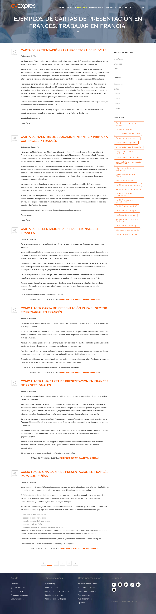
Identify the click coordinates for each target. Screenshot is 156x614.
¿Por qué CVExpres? (19, 591)
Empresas (118, 64)
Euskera (117, 108)
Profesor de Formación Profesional (127, 220)
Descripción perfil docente (128, 147)
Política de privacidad (86, 588)
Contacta (14, 584)
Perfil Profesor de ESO (126, 206)
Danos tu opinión (51, 588)
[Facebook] (114, 590)
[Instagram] (120, 585)
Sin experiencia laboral (127, 234)
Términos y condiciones (87, 584)
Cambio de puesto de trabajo (126, 124)
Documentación (17, 599)
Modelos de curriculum (87, 591)
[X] (132, 585)
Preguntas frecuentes (19, 595)
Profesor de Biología (125, 215)
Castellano (118, 84)
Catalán (117, 104)
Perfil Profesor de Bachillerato (124, 201)
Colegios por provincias (53, 595)
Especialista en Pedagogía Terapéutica (128, 163)
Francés (117, 94)
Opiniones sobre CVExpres (55, 599)
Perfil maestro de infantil (128, 185)
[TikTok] (114, 585)
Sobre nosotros (84, 595)
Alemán (117, 99)
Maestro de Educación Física (126, 175)
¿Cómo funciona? (18, 588)
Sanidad (117, 69)
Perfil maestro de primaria (128, 189)
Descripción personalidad (128, 157)
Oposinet (81, 603)
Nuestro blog (49, 584)
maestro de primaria (125, 181)
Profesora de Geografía (127, 211)
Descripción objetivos (126, 142)
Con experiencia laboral (127, 138)
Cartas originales (124, 129)
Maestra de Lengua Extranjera (125, 169)
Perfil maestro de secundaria (124, 195)
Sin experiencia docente (127, 230)
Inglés (116, 89)
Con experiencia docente (128, 134)
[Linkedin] (126, 585)
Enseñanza (118, 59)
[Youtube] (138, 585)
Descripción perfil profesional (124, 152)
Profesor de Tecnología (127, 226)
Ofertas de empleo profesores (56, 591)
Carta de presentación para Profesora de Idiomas (64, 50)
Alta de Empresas (85, 599)
